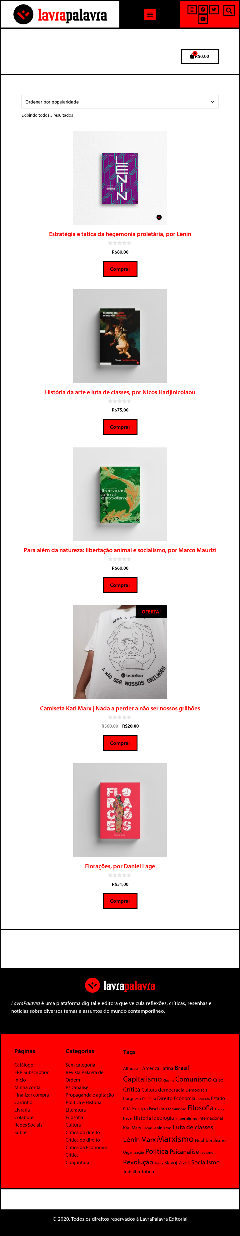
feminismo (177, 1108)
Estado (218, 1098)
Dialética (149, 1098)
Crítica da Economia (86, 1147)
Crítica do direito (83, 1132)
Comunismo (193, 1078)
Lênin (131, 1139)
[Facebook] (203, 9)
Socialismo (205, 1162)
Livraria (22, 1110)
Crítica (72, 1155)
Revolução (138, 1162)
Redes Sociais (28, 1125)
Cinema (168, 1080)
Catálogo (23, 1065)
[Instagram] (192, 9)
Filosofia (74, 1117)
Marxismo (175, 1138)
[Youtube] (203, 19)
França (219, 1109)
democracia (171, 1089)
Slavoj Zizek (177, 1162)
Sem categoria (80, 1065)
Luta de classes (193, 1127)
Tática (147, 1171)
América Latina (157, 1068)
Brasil (182, 1067)
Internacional (210, 1118)
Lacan (147, 1127)
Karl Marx (132, 1127)
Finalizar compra (31, 1095)
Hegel (127, 1118)
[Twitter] (214, 9)
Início (20, 1080)
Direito (164, 1098)
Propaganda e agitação (90, 1095)
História (142, 1117)
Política (156, 1151)
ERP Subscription (32, 1072)
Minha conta (27, 1087)
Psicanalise (184, 1151)
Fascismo (158, 1109)
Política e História (84, 1102)
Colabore (23, 1117)
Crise (218, 1080)
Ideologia (163, 1117)
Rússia (158, 1163)
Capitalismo (142, 1078)
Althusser (132, 1068)
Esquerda (203, 1099)
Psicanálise (77, 1087)
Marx (148, 1139)
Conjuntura (77, 1162)
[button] (150, 14)
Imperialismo (186, 1118)
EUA (127, 1109)
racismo (206, 1152)
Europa (140, 1108)
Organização (133, 1152)
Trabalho (131, 1171)
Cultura (73, 1125)
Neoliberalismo (210, 1140)
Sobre (20, 1132)
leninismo (162, 1128)
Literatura (76, 1110)
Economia (184, 1097)
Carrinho (23, 1102)
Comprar (120, 268)
